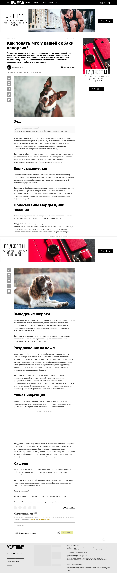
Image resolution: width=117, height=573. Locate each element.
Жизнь (8, 38)
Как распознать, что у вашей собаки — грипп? (47, 496)
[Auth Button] (109, 3)
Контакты (9, 565)
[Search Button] (105, 3)
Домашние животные (23, 72)
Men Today (18, 2)
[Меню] (8, 3)
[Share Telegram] (9, 89)
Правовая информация (13, 561)
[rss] (8, 553)
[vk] (11, 553)
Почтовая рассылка (101, 3)
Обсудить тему (69, 67)
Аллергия (38, 72)
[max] (20, 553)
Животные (13, 72)
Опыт (13, 38)
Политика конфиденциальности (15, 558)
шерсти (69, 157)
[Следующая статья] (58, 539)
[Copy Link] (9, 94)
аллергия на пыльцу (34, 216)
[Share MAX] (9, 83)
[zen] (17, 553)
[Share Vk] (9, 78)
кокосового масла (21, 386)
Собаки (32, 72)
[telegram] (14, 553)
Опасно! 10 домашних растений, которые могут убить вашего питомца (43, 502)
